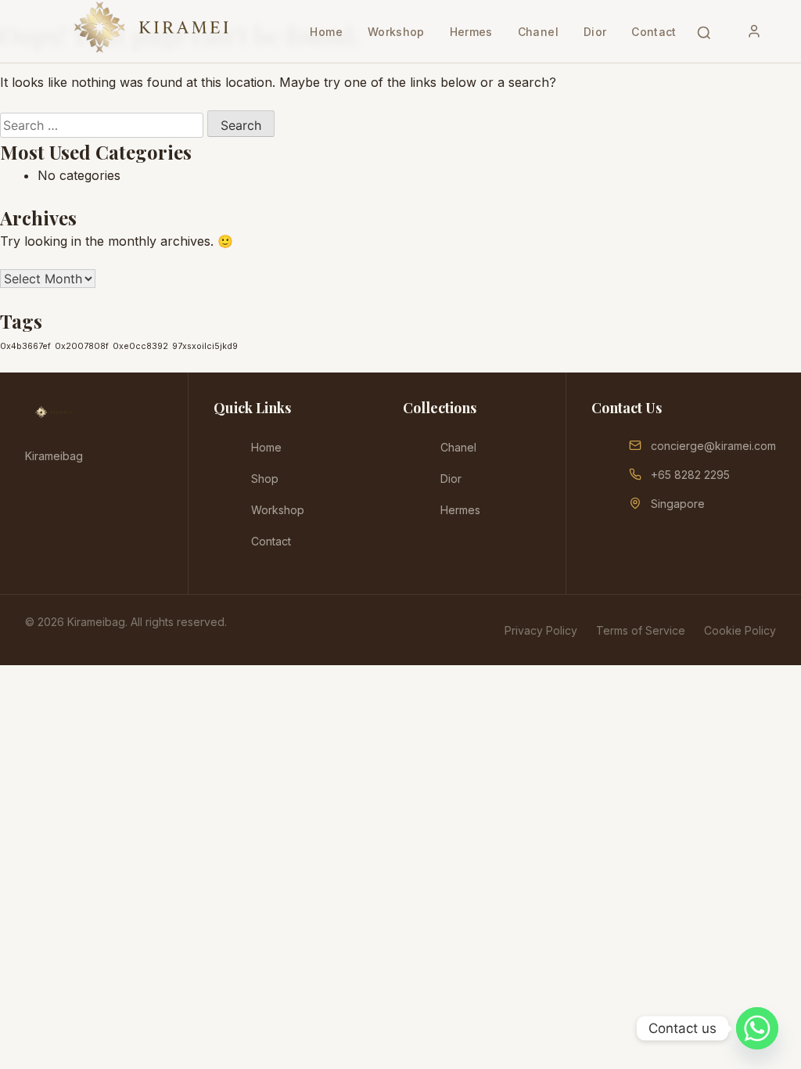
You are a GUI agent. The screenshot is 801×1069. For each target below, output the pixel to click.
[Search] (704, 31)
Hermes (471, 31)
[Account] (754, 31)
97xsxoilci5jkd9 (205, 346)
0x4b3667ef (25, 346)
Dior (595, 31)
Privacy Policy (541, 630)
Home (326, 31)
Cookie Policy (740, 630)
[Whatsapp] (757, 1028)
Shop (264, 478)
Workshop (396, 31)
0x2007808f (82, 346)
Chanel (538, 31)
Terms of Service (640, 630)
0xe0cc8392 (140, 346)
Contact (653, 31)
